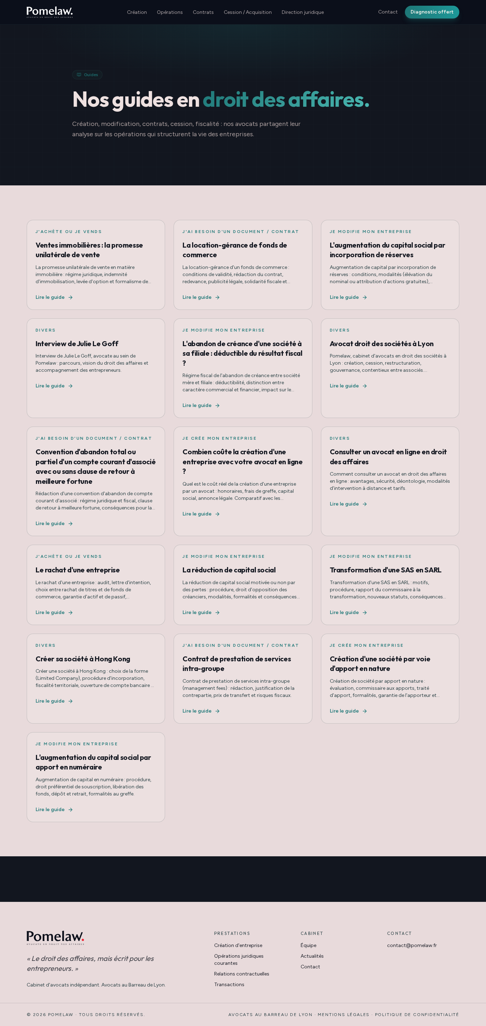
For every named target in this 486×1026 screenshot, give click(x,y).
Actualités (312, 956)
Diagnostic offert (432, 12)
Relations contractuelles (241, 974)
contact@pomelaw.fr (412, 945)
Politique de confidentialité (417, 1014)
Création (137, 12)
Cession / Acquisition (248, 12)
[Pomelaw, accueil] (50, 12)
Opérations (170, 12)
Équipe (308, 945)
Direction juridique (303, 12)
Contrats (203, 12)
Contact (388, 12)
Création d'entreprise (238, 945)
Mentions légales (344, 1014)
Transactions (229, 985)
